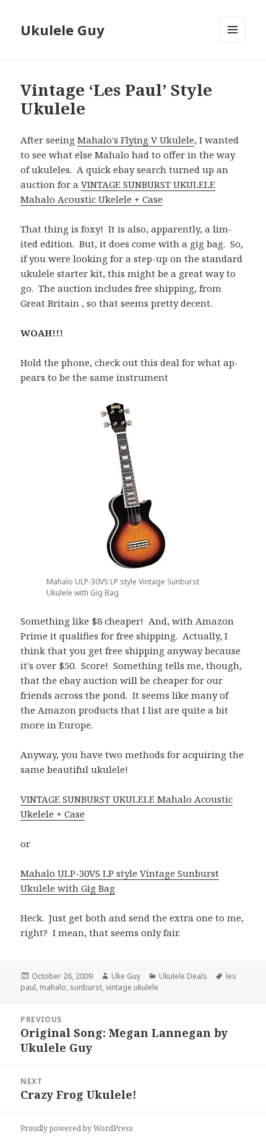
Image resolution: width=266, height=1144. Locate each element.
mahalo (53, 987)
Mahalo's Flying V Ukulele (135, 140)
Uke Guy (125, 976)
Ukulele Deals (183, 976)
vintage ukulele (132, 987)
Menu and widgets (233, 42)
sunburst (86, 987)
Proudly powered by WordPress (76, 1128)
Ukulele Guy (62, 29)
